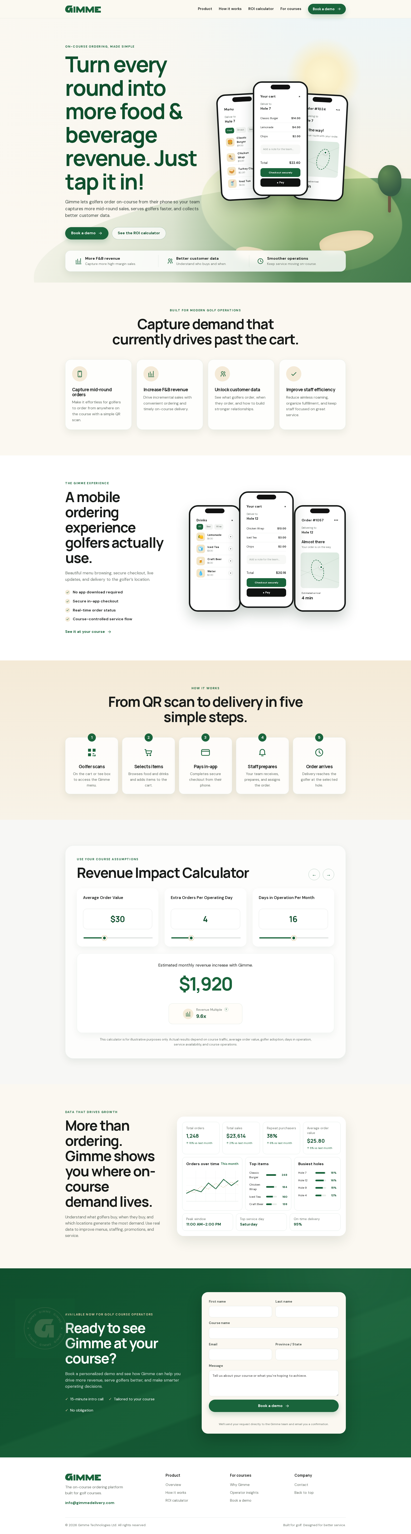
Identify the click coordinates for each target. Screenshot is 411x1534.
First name (217, 1302)
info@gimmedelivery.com (89, 1502)
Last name (283, 1302)
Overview (173, 1484)
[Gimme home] (83, 9)
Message (216, 1366)
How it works (230, 8)
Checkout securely (280, 172)
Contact (301, 1484)
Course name (219, 1323)
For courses (290, 8)
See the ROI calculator (139, 232)
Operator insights (244, 1492)
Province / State (288, 1344)
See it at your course (85, 631)
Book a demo (324, 9)
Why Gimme (240, 1484)
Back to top (304, 1492)
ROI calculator (261, 8)
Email (213, 1344)
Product (205, 8)
